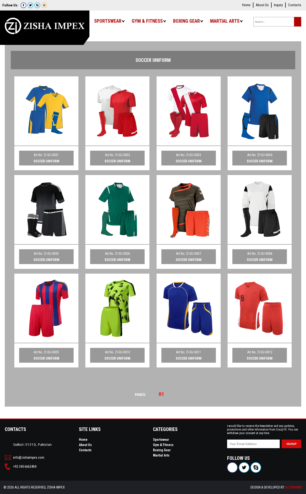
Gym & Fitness (147, 21)
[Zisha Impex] (44, 24)
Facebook (23, 5)
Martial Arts (225, 21)
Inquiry (278, 5)
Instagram (44, 5)
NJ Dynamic (293, 487)
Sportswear (107, 21)
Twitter (30, 5)
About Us (262, 5)
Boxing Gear (186, 21)
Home (246, 5)
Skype (37, 5)
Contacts (294, 5)
